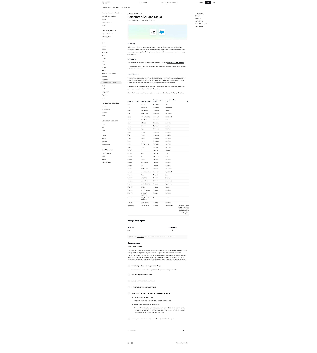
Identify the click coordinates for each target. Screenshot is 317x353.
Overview (197, 16)
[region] (157, 156)
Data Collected (199, 21)
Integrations (116, 7)
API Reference (126, 7)
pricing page (140, 236)
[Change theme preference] (214, 2)
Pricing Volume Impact (201, 23)
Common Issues (199, 26)
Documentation (106, 7)
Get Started (198, 18)
